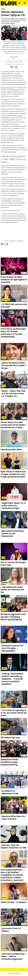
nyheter (20, 241)
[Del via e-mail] (16, 67)
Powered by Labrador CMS (14, 973)
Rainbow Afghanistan (7, 88)
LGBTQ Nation (12, 152)
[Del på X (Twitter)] (14, 67)
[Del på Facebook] (11, 67)
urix (6, 241)
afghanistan (12, 241)
